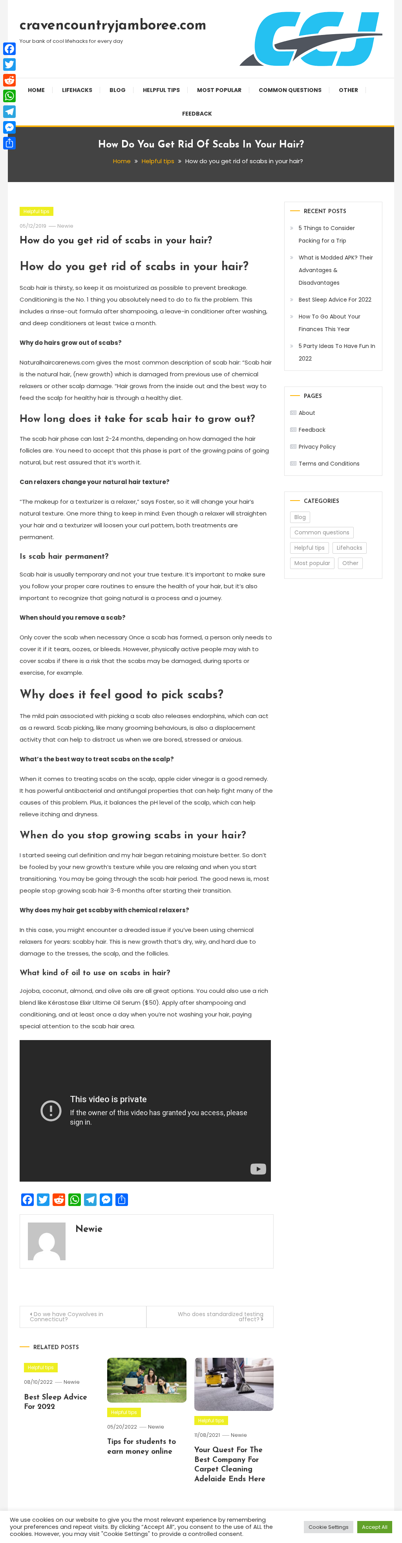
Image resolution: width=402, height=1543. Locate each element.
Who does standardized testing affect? (220, 1316)
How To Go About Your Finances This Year (329, 323)
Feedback (197, 114)
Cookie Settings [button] (329, 1527)
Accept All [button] (374, 1527)
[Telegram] (9, 112)
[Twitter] (9, 64)
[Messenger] (9, 127)
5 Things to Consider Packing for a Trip (327, 234)
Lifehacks (77, 90)
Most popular (219, 90)
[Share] (9, 143)
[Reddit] (9, 80)
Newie (65, 226)
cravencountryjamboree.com (113, 26)
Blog (118, 90)
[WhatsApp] (9, 96)
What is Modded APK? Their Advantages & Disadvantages (336, 270)
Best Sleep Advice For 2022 (335, 300)
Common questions (290, 90)
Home (36, 90)
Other (348, 90)
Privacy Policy (317, 447)
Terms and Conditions (329, 464)
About (307, 413)
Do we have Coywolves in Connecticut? (66, 1316)
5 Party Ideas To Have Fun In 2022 (337, 352)
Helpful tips (161, 90)
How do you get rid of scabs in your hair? (116, 241)
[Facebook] (9, 49)
